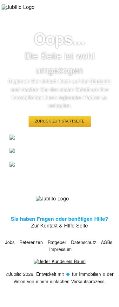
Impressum (60, 249)
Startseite (100, 81)
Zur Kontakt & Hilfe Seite (59, 225)
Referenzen (31, 242)
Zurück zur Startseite (59, 121)
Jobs (10, 242)
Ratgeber (57, 242)
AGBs (106, 242)
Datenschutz (83, 242)
